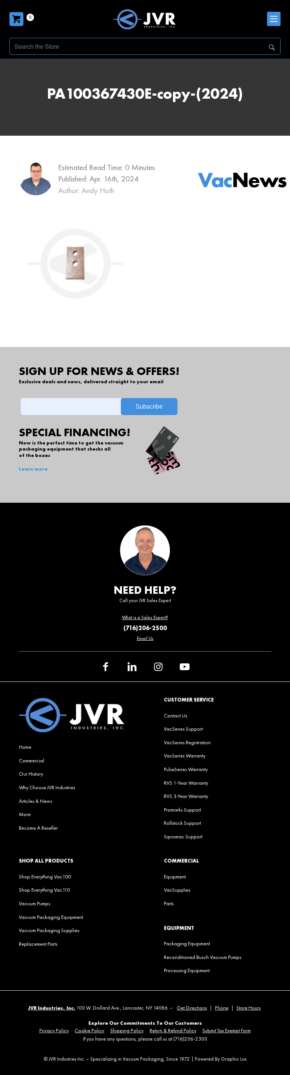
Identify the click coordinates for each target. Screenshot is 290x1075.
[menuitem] (72, 747)
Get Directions (192, 1008)
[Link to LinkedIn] (131, 666)
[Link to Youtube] (184, 666)
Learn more (33, 469)
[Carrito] (16, 19)
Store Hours (248, 1008)
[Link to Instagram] (158, 666)
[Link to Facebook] (105, 666)
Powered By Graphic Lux (221, 1059)
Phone (221, 1008)
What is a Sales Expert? (145, 617)
